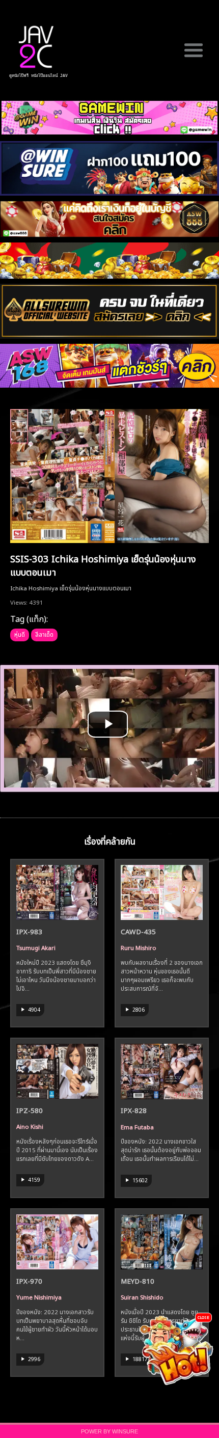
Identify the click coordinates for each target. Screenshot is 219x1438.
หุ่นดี (19, 634)
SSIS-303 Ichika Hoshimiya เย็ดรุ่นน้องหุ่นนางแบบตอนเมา (103, 564)
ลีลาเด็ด (44, 634)
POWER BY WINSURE (109, 1431)
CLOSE (203, 1317)
